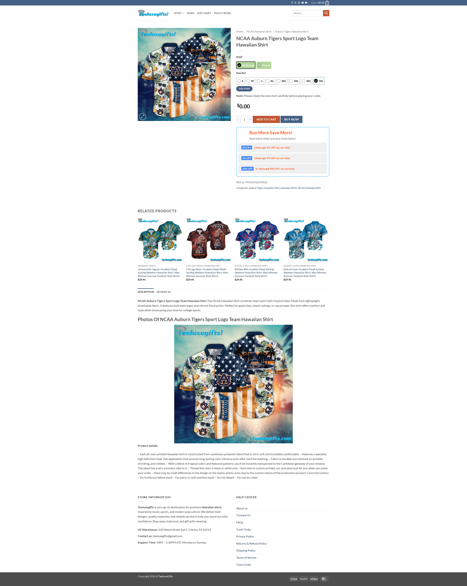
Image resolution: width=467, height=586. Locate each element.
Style (239, 56)
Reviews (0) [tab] (164, 291)
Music (191, 13)
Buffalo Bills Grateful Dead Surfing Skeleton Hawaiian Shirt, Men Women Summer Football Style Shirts (256, 272)
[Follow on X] (295, 3)
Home (239, 31)
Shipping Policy (245, 550)
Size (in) (241, 72)
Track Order (222, 13)
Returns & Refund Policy (251, 543)
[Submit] (326, 13)
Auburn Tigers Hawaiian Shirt (291, 31)
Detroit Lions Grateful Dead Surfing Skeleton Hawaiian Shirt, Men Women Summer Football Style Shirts (304, 272)
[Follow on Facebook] (292, 3)
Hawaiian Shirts (289, 187)
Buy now (291, 119)
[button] (320, 2)
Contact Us (243, 515)
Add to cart (266, 119)
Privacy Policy (245, 536)
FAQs (239, 522)
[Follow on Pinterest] (303, 3)
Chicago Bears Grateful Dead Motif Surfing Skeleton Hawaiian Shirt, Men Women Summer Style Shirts (207, 272)
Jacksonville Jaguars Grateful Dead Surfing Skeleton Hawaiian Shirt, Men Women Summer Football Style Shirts (159, 272)
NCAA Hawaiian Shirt (259, 31)
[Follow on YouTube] (306, 3)
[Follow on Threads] (299, 3)
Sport (178, 13)
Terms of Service (246, 557)
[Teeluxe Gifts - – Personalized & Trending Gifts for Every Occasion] (153, 13)
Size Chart (204, 13)
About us (242, 508)
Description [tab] (146, 291)
